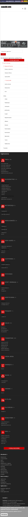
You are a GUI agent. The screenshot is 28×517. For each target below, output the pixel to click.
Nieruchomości (10, 220)
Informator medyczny (6, 483)
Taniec (6, 140)
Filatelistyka (7, 102)
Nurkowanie (7, 132)
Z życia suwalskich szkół (6, 465)
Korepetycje (4, 380)
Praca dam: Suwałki (4, 165)
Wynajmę (3, 226)
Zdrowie (7, 389)
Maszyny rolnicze (5, 303)
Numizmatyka (7, 128)
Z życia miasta (4, 458)
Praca (7, 159)
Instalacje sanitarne (5, 188)
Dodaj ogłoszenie (5, 491)
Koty (2, 368)
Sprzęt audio (4, 267)
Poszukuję (3, 438)
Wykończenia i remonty (5, 199)
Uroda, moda (9, 356)
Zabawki (2, 411)
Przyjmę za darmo (4, 437)
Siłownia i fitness (8, 73)
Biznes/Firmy (9, 418)
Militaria (6, 121)
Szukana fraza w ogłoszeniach (6, 51)
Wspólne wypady (4, 348)
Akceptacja (4, 514)
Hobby (4, 96)
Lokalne (3, 316)
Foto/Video (8, 274)
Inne (6, 91)
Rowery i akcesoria (9, 69)
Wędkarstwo (7, 143)
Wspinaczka (7, 87)
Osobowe (3, 211)
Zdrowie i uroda (4, 472)
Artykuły (2, 474)
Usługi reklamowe (4, 422)
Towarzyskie (9, 338)
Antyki (6, 99)
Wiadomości (3, 457)
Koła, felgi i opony (5, 214)
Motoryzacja (9, 205)
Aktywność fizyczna (9, 66)
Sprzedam (4, 197)
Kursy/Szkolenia (4, 171)
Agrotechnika (9, 297)
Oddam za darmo (4, 435)
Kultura (2, 461)
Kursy (3, 382)
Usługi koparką (4, 185)
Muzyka (6, 125)
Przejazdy (8, 311)
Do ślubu (8, 399)
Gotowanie (7, 106)
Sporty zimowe (8, 84)
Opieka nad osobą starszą (6, 173)
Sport (2, 460)
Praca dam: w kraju (4, 166)
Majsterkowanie (8, 117)
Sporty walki (8, 80)
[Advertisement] (14, 26)
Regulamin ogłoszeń (5, 488)
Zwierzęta (8, 364)
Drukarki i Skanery (5, 264)
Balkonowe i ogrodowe (6, 246)
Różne (3, 251)
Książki (6, 114)
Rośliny (2, 252)
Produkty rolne (4, 304)
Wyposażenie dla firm (5, 425)
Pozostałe (3, 331)
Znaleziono (3, 441)
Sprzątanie (3, 328)
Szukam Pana (3, 343)
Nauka (7, 375)
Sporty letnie (7, 76)
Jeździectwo (7, 110)
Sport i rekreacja (6, 63)
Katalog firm (3, 482)
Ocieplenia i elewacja (6, 189)
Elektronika (9, 259)
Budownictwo (10, 179)
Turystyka (5, 148)
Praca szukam (3, 163)
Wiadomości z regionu (6, 463)
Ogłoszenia (3, 479)
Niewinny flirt (3, 345)
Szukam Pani (3, 342)
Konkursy (3, 480)
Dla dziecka (8, 407)
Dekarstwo (4, 191)
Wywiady (3, 466)
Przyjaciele (3, 347)
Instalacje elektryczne (6, 186)
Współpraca (3, 423)
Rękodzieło (7, 136)
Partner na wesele (4, 350)
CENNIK (2, 490)
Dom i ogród (9, 240)
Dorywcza (3, 169)
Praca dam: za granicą (5, 168)
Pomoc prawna (4, 330)
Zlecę (3, 192)
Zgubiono (3, 440)
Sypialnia (3, 247)
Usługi (7, 323)
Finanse (2, 327)
